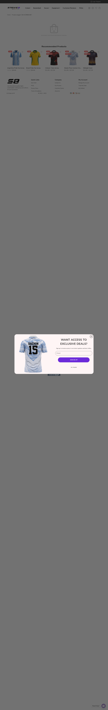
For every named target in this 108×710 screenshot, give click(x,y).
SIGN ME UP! (74, 360)
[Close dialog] (91, 336)
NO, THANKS (74, 367)
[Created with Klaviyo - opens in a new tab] (54, 375)
